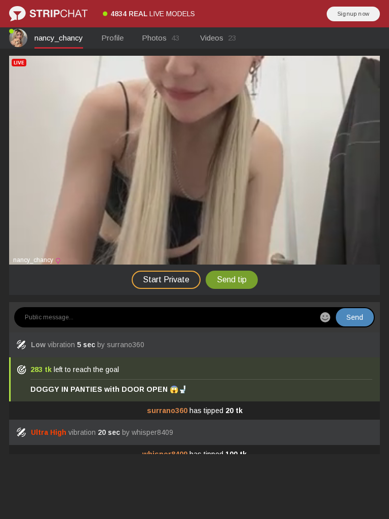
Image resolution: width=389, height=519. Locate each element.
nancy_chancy (58, 37)
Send (354, 317)
